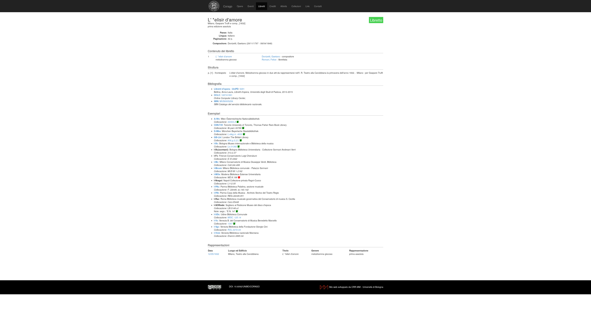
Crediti (272, 6)
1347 (230, 223)
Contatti (318, 6)
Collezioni (296, 6)
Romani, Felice (269, 59)
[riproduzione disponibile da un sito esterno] (238, 121)
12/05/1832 (213, 253)
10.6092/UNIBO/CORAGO (247, 286)
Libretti (261, 6)
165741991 (226, 95)
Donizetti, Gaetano (271, 56)
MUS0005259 (226, 101)
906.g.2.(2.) (233, 140)
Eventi (251, 6)
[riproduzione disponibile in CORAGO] (239, 177)
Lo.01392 (232, 146)
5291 (242, 88)
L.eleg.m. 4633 (235, 134)
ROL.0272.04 (234, 229)
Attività (283, 6)
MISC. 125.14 (234, 217)
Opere (240, 6)
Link (308, 6)
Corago (227, 6)
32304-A (232, 121)
